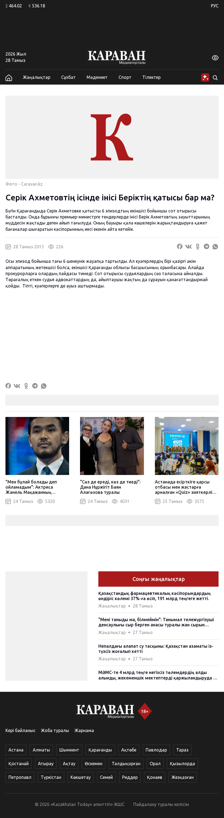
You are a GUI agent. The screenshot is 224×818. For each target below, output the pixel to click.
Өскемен (93, 763)
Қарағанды (100, 749)
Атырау (46, 763)
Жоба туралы (55, 730)
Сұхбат (68, 77)
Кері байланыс (20, 730)
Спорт (125, 77)
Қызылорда (182, 763)
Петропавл (19, 777)
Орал (155, 763)
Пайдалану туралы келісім (161, 804)
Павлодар (156, 749)
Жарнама (84, 730)
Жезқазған (183, 777)
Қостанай (18, 763)
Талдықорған (126, 763)
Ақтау (69, 763)
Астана (15, 749)
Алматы (41, 749)
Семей (106, 777)
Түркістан (51, 777)
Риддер (130, 777)
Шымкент (69, 749)
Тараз (182, 749)
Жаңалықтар (36, 77)
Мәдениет (97, 77)
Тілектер (151, 77)
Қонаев (154, 777)
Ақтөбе (128, 749)
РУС (215, 5)
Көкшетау (80, 777)
